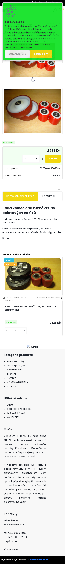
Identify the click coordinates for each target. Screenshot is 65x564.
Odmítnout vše (17, 54)
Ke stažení (48, 196)
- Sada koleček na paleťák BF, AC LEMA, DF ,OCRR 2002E (30, 308)
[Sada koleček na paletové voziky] (32, 111)
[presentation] (4, 298)
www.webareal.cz (37, 559)
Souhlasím (41, 54)
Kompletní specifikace (20, 196)
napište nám (11, 541)
